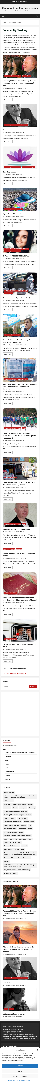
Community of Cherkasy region (20, 8)
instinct (23, 825)
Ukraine (6, 858)
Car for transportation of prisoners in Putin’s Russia (20, 630)
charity (15, 808)
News (23, 76)
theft (19, 842)
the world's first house (11, 846)
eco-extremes (22, 818)
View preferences (20, 1076)
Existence (20, 115)
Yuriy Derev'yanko (10, 870)
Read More (8, 100)
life (30, 825)
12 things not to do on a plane (14, 1014)
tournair (24, 846)
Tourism (20, 209)
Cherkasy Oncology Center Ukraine (15, 811)
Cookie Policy (11, 1080)
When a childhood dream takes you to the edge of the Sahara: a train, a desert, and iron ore (18, 949)
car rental (7, 808)
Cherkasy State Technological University (17, 815)
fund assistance (29, 822)
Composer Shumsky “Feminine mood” (20, 515)
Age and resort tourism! (20, 199)
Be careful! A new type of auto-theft (20, 283)
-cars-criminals (9, 792)
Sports (24, 428)
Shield (6, 842)
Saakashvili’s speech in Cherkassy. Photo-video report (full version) (20, 325)
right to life (13, 839)
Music (19, 76)
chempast (23, 808)
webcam (6, 861)
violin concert (26, 858)
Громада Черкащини (9, 88)
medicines (22, 829)
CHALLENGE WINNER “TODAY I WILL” (20, 241)
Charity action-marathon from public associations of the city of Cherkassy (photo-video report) (20, 419)
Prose (26, 125)
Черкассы (7, 873)
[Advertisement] (20, 714)
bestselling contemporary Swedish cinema (18, 804)
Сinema (29, 76)
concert (6, 818)
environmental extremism (12, 822)
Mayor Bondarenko (10, 829)
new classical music (10, 832)
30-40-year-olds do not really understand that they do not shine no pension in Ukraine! (20, 583)
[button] (37, 1050)
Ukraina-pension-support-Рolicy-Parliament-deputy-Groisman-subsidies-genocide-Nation (19, 853)
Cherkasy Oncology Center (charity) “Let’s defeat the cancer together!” (20, 468)
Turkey (16, 849)
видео (15, 873)
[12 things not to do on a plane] (20, 999)
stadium (13, 842)
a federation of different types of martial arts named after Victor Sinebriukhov (19, 796)
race (5, 839)
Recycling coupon (20, 157)
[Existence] (20, 968)
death (13, 818)
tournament (8, 849)
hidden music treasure (11, 825)
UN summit (15, 858)
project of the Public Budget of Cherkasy (17, 835)
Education (20, 125)
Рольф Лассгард (24, 870)
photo (21, 832)
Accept (20, 1066)
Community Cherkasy (10, 76)
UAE (22, 849)
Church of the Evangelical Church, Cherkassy (16, 248)
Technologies (30, 167)
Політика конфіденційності (23, 1080)
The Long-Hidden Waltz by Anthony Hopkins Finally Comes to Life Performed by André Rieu (20, 66)
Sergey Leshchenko (25, 839)
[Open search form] (36, 16)
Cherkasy (32, 808)
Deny (20, 1071)
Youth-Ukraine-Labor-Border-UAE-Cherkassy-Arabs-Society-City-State (19, 865)
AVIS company (8, 801)
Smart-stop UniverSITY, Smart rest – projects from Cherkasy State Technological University (20, 370)
